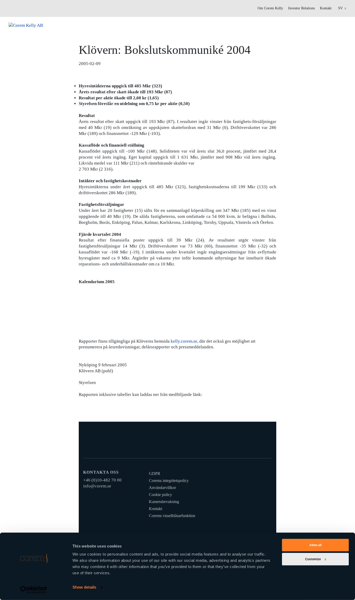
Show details (84, 587)
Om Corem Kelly (270, 8)
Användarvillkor (162, 487)
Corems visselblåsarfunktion (172, 515)
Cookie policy (160, 494)
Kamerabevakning (164, 501)
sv (340, 8)
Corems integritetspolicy (169, 480)
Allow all (315, 545)
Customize (313, 559)
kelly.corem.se (184, 341)
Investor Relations (301, 8)
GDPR (154, 473)
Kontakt (326, 8)
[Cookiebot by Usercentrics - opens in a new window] (33, 590)
